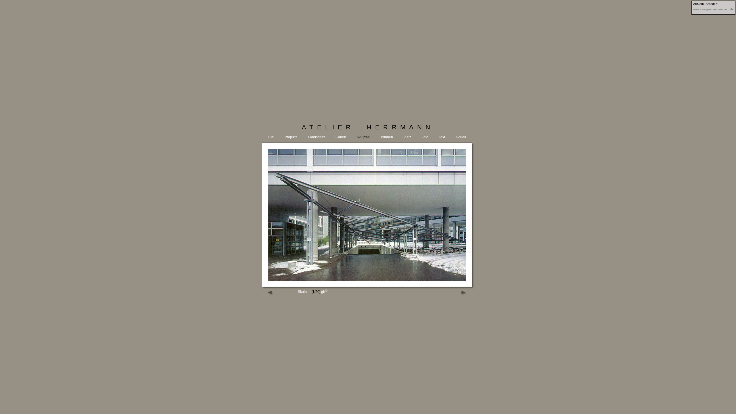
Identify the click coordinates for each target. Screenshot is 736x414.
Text (442, 137)
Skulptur (362, 137)
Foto (424, 137)
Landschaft (316, 137)
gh (324, 292)
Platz (407, 137)
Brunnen (386, 137)
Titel (271, 137)
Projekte (291, 137)
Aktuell (460, 137)
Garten (341, 137)
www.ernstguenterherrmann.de (713, 9)
